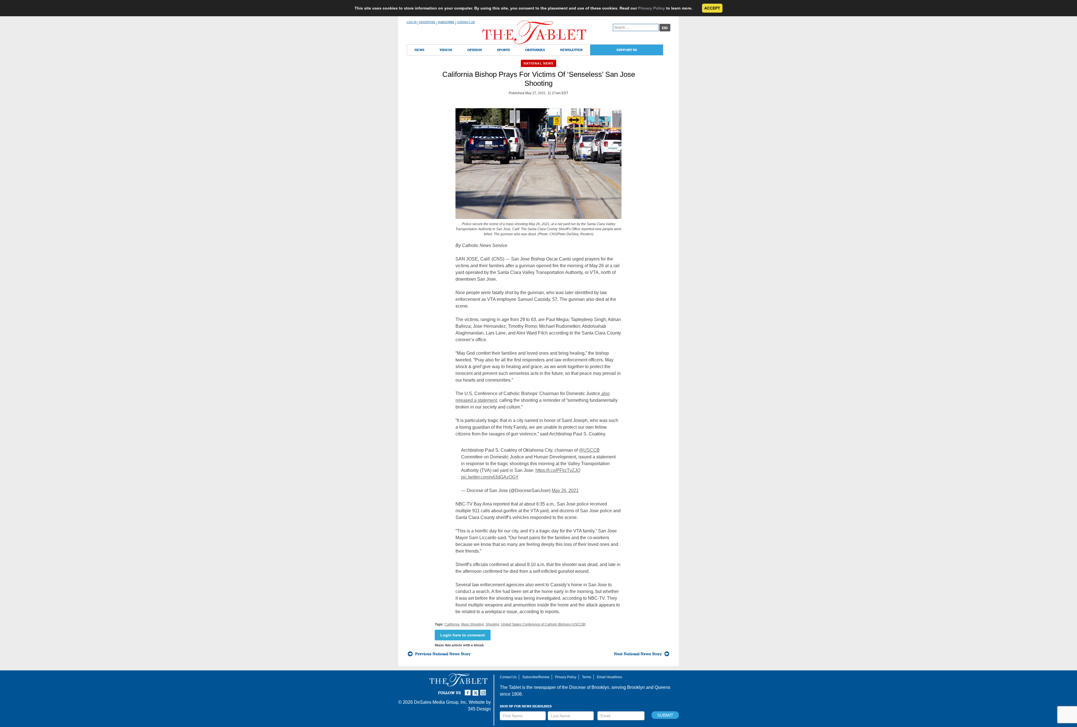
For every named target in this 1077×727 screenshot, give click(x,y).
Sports (503, 50)
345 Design (479, 709)
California (452, 624)
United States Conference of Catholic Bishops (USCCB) (543, 624)
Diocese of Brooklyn (589, 687)
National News (538, 63)
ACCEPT (712, 8)
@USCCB (589, 450)
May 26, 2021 (565, 490)
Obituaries (535, 50)
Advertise (427, 22)
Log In (411, 22)
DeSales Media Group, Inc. (441, 702)
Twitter (476, 690)
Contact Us (466, 22)
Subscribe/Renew (535, 677)
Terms (586, 677)
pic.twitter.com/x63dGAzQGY (490, 477)
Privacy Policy (651, 8)
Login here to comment (462, 635)
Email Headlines (609, 677)
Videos (445, 50)
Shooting (492, 624)
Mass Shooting (472, 624)
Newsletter (571, 50)
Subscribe (446, 22)
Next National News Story (638, 654)
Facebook (468, 690)
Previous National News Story (443, 654)
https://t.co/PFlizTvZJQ (557, 470)
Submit (665, 715)
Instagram (484, 690)
